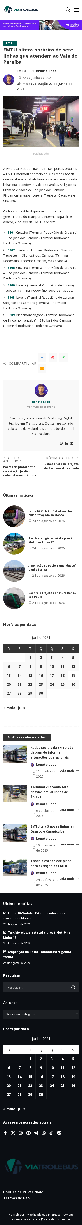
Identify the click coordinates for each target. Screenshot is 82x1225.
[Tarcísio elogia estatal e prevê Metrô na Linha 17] (14, 544)
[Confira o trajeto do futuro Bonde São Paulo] (14, 598)
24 (52, 684)
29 (30, 693)
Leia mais (67, 770)
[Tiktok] (51, 1133)
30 (41, 693)
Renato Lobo (46, 71)
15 (30, 675)
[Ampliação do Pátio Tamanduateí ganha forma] (14, 571)
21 (19, 684)
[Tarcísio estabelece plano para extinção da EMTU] (15, 867)
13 (9, 675)
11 (63, 666)
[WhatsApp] (63, 357)
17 (52, 675)
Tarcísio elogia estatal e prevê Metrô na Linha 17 (50, 540)
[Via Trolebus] (41, 1166)
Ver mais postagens (41, 407)
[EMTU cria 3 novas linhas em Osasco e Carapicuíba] (15, 833)
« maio (9, 707)
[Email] (42, 368)
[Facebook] (42, 357)
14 (19, 675)
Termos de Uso (16, 1198)
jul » (22, 707)
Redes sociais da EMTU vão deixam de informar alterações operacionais (52, 752)
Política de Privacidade (23, 1192)
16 (41, 675)
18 (63, 675)
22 (30, 684)
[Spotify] (59, 1133)
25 (63, 684)
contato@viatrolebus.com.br (49, 1219)
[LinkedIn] (66, 443)
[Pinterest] (53, 357)
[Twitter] (13, 1133)
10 (52, 666)
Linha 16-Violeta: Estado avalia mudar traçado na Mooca (50, 513)
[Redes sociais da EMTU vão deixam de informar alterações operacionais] (15, 754)
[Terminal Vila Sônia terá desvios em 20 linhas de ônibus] (15, 794)
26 (73, 684)
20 (9, 684)
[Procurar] (67, 10)
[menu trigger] (76, 10)
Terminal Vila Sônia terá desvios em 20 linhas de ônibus (49, 792)
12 (73, 666)
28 (19, 693)
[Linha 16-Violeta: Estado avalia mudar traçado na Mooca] (14, 516)
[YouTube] (71, 443)
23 (41, 684)
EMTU (10, 43)
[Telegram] (36, 1133)
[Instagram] (61, 443)
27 (9, 693)
